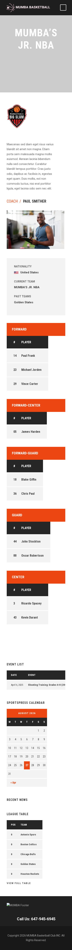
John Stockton (31, 541)
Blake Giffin (28, 479)
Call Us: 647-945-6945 (36, 919)
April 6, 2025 (17, 684)
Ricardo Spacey (31, 603)
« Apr (13, 782)
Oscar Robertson (32, 555)
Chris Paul (28, 493)
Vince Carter (29, 384)
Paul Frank (28, 356)
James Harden (30, 432)
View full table (19, 883)
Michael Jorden (31, 370)
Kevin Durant (29, 617)
